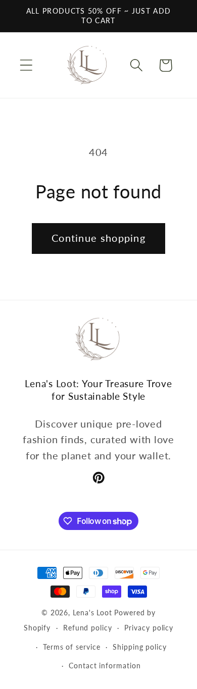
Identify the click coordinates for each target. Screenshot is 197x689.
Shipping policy (140, 647)
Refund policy (87, 627)
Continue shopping (98, 238)
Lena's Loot (92, 612)
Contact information (104, 665)
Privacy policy (148, 627)
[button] (26, 65)
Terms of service (72, 647)
